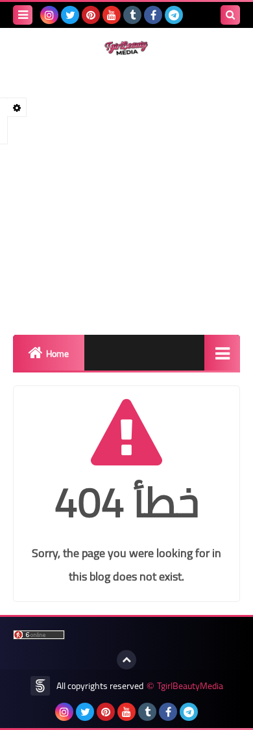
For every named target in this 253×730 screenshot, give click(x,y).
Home (57, 353)
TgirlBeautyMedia (190, 686)
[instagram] (49, 15)
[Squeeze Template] (40, 686)
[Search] (230, 15)
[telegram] (174, 15)
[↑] (126, 660)
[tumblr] (132, 15)
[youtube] (111, 15)
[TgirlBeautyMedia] (126, 48)
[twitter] (70, 15)
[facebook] (153, 15)
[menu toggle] (22, 15)
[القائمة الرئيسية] (222, 353)
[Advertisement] (126, 195)
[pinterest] (91, 15)
